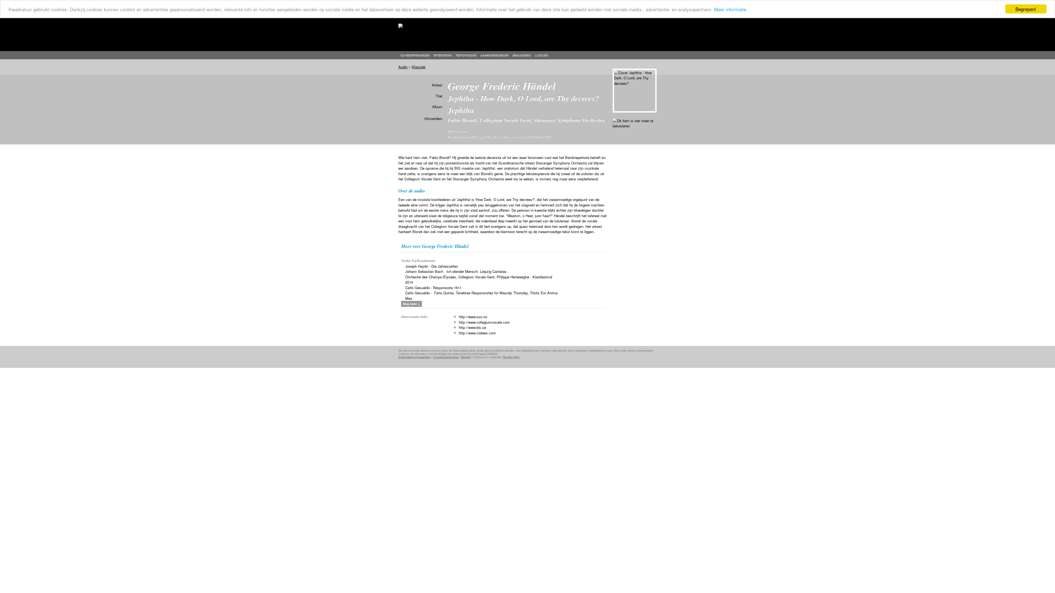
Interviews (443, 55)
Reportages (466, 55)
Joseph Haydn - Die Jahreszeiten (431, 266)
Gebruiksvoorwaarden (414, 357)
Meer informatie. (731, 9)
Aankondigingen (495, 55)
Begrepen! (1025, 8)
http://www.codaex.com (477, 332)
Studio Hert (511, 357)
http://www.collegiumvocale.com (484, 322)
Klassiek (419, 66)
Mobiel (466, 357)
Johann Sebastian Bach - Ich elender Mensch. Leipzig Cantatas (456, 271)
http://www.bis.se (472, 327)
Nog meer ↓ (411, 304)
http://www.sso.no (473, 316)
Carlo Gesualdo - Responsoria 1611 (433, 287)
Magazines (522, 55)
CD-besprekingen (415, 55)
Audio (402, 66)
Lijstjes (541, 55)
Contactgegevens (446, 357)
